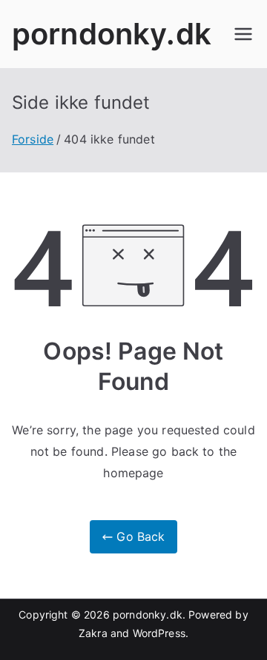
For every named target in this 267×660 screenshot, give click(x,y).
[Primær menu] (243, 34)
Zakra (93, 633)
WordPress (159, 633)
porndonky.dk (111, 34)
